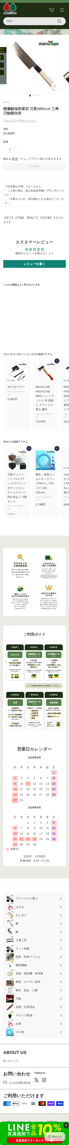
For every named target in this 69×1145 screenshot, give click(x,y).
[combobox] (34, 21)
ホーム (6, 102)
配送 (15, 158)
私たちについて (10, 1061)
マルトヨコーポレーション (19, 120)
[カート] (51, 10)
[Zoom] (54, 86)
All (4, 441)
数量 (5, 141)
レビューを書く (34, 263)
